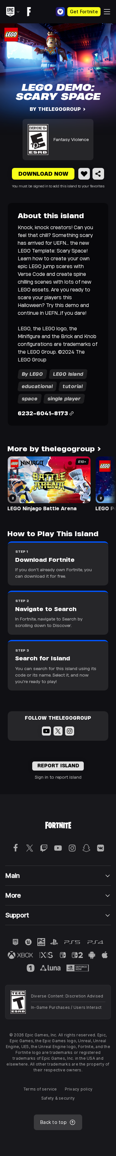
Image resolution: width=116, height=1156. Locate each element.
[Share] (98, 174)
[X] (58, 731)
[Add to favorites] (84, 174)
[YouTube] (46, 731)
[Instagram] (69, 731)
